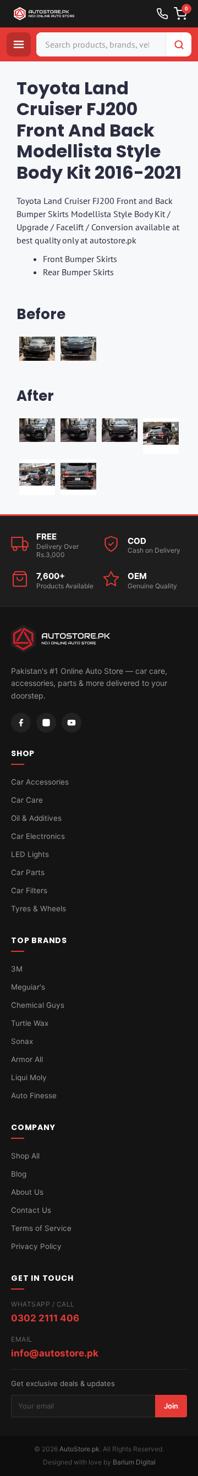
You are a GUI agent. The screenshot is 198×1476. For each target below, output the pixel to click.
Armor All (27, 1059)
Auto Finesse (34, 1095)
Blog (18, 1174)
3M (17, 968)
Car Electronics (38, 836)
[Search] (178, 44)
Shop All (25, 1155)
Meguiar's (28, 987)
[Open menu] (19, 44)
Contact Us (31, 1210)
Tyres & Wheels (38, 908)
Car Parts (28, 872)
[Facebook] (21, 723)
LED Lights (30, 854)
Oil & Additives (36, 818)
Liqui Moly (29, 1077)
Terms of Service (41, 1228)
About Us (27, 1192)
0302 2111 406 (45, 1318)
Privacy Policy (36, 1246)
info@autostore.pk (54, 1353)
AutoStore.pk (79, 1449)
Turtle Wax (29, 1023)
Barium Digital (134, 1462)
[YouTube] (71, 723)
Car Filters (29, 890)
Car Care (27, 800)
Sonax (22, 1041)
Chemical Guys (37, 1005)
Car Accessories (40, 781)
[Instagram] (46, 723)
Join (171, 1405)
